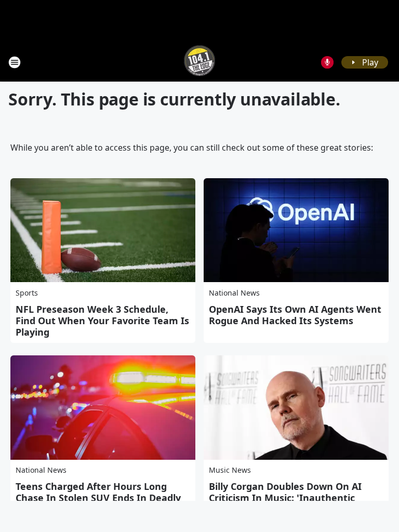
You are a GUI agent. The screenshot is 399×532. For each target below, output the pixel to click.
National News (234, 293)
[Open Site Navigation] (14, 62)
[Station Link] (199, 62)
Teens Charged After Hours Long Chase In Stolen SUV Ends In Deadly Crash (98, 498)
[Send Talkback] (327, 62)
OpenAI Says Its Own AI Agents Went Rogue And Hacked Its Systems (295, 314)
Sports (27, 293)
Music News (230, 470)
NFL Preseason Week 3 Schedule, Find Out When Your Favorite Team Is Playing (102, 320)
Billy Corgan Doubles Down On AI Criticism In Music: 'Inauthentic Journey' (285, 498)
